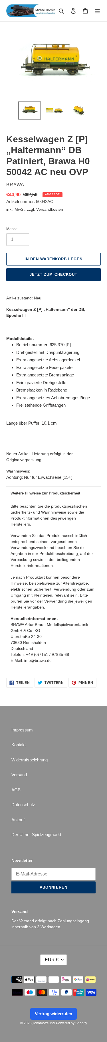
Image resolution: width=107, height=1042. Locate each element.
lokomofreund (44, 1023)
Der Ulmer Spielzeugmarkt (36, 834)
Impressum (22, 729)
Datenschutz (23, 804)
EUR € (51, 959)
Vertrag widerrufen (53, 1013)
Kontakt (18, 744)
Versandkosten (49, 209)
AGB (16, 789)
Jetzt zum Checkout (53, 274)
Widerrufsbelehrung (29, 759)
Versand (19, 774)
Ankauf (18, 819)
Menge (11, 229)
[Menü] (97, 11)
